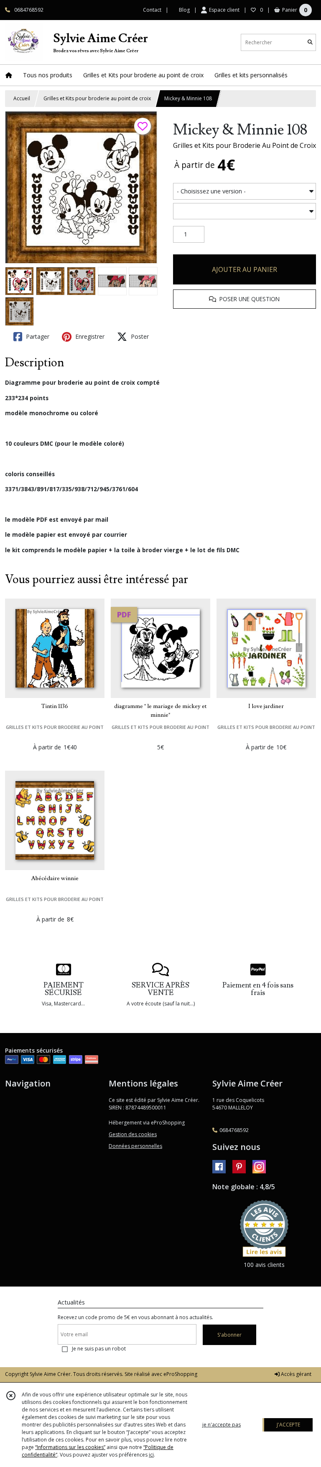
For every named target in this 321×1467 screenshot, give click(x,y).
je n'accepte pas (221, 1424)
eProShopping (180, 1374)
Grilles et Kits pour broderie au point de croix (97, 98)
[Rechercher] (310, 42)
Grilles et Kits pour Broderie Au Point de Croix (244, 145)
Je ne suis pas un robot (99, 1348)
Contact (152, 9)
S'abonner (229, 1334)
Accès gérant (295, 1374)
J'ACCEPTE (288, 1424)
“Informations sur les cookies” (70, 1447)
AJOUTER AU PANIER (244, 269)
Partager (36, 336)
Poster (139, 336)
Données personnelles (135, 1146)
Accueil (21, 98)
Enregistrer (89, 336)
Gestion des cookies (133, 1134)
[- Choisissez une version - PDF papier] (244, 191)
